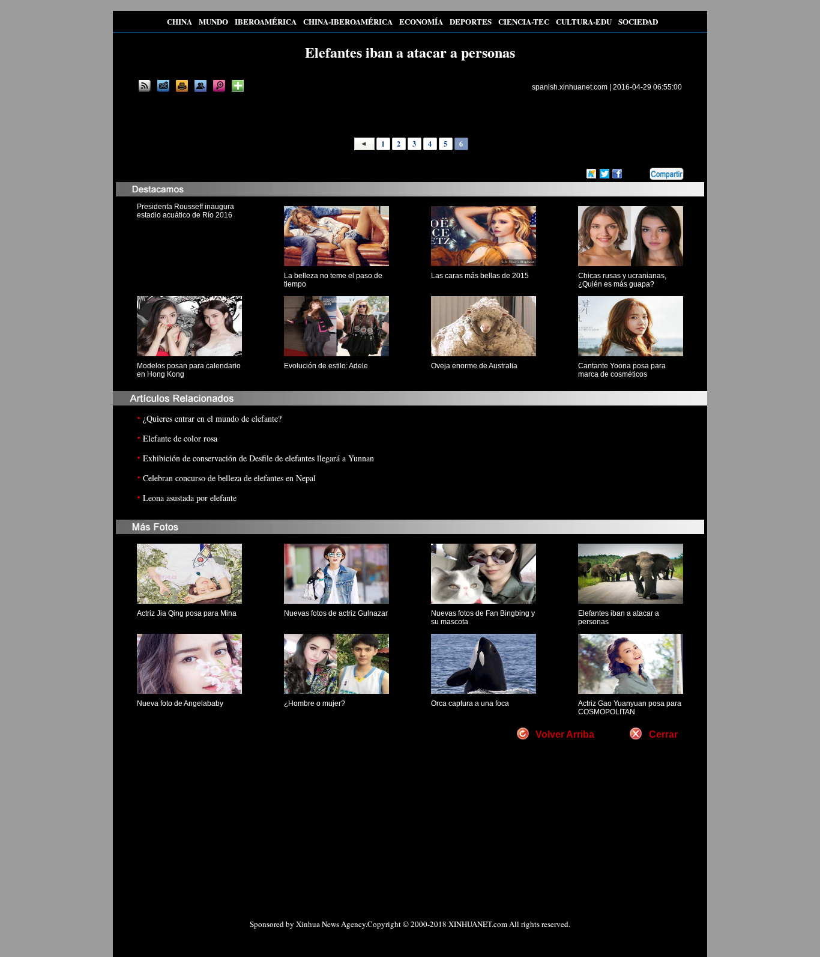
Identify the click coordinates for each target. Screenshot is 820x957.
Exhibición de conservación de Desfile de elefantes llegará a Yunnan (258, 458)
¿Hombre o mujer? (314, 703)
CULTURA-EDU (584, 21)
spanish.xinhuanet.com (569, 87)
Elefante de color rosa (180, 438)
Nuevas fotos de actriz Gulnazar (336, 613)
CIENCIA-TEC (523, 21)
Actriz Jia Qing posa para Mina (187, 613)
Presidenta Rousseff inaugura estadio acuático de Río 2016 (185, 210)
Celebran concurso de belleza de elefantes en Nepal (229, 478)
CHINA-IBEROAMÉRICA (348, 21)
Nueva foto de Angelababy (180, 703)
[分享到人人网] (641, 174)
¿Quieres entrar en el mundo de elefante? (212, 418)
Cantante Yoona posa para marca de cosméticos (622, 370)
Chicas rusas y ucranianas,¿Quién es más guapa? (622, 280)
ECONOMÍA (421, 21)
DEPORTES (471, 21)
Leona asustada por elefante (190, 497)
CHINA (179, 21)
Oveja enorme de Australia (474, 366)
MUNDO (213, 21)
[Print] (182, 86)
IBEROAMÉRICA (266, 21)
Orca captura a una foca (470, 703)
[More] (238, 86)
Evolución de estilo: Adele (326, 366)
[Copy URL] (200, 86)
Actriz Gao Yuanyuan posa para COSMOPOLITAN (629, 707)
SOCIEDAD (638, 21)
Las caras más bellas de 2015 (480, 276)
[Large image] (219, 86)
